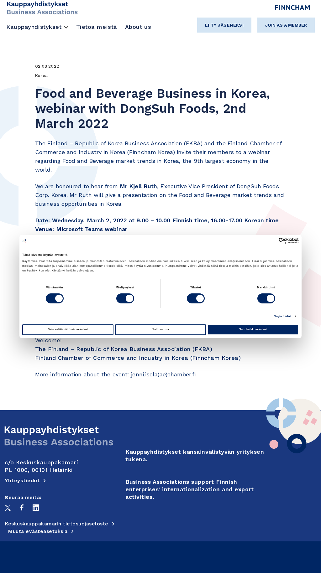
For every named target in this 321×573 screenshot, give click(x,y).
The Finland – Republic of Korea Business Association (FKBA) (123, 349)
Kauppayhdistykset (34, 26)
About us (138, 26)
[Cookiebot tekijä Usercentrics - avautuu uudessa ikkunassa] (271, 241)
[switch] (125, 298)
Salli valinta (160, 329)
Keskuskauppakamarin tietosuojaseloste (56, 524)
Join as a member (286, 25)
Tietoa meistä (96, 26)
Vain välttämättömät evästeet (68, 329)
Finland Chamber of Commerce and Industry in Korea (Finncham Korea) (138, 357)
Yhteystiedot (22, 480)
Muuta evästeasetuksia (38, 531)
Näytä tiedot (282, 316)
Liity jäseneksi (224, 25)
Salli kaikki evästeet (253, 329)
